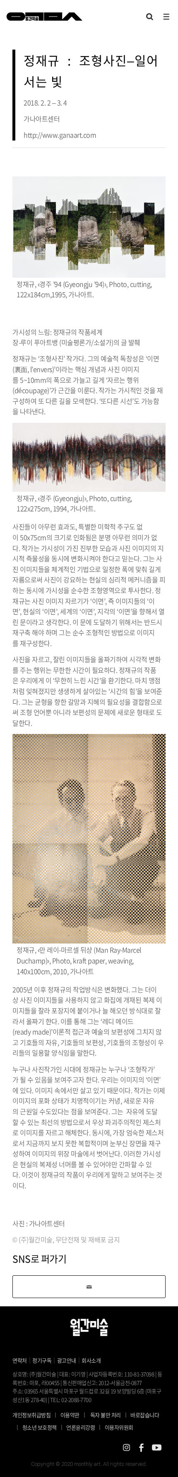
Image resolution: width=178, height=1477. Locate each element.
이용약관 (69, 1415)
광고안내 (66, 1360)
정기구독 (41, 1360)
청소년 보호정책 (42, 1427)
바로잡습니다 (144, 1415)
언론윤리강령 (83, 1427)
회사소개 (91, 1360)
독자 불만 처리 (105, 1415)
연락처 (19, 1360)
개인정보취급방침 (31, 1415)
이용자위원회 (119, 1427)
